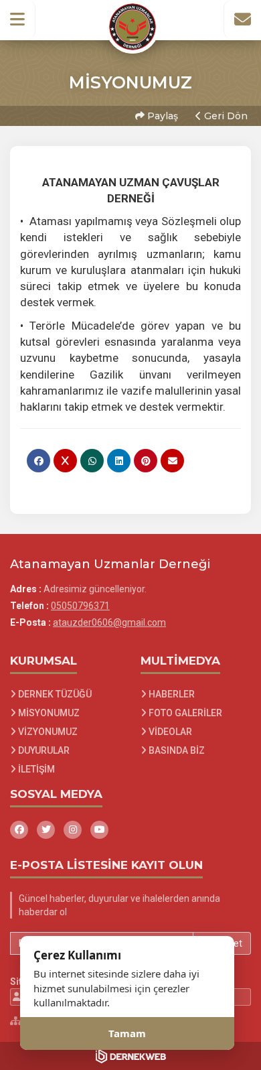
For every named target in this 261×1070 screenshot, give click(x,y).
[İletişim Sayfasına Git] (242, 19)
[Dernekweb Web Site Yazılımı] (131, 1056)
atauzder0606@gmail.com (109, 622)
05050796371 (80, 605)
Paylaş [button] (161, 116)
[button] (17, 19)
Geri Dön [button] (224, 116)
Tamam (127, 1033)
